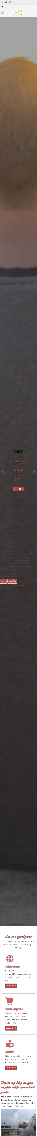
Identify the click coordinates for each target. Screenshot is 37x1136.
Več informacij (18, 585)
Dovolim (4, 581)
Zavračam (12, 581)
